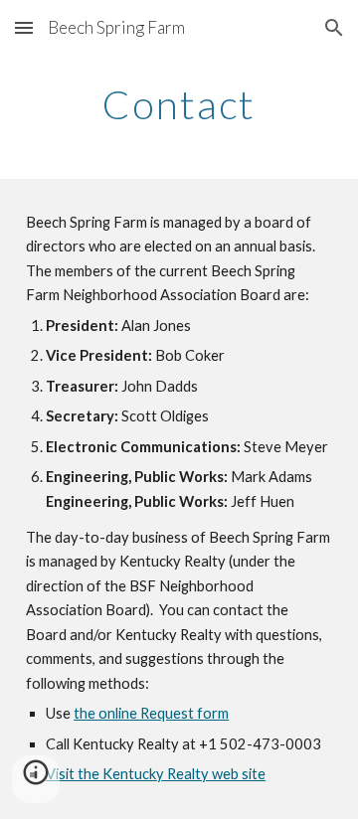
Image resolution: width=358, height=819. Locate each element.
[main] (179, 104)
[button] (24, 27)
